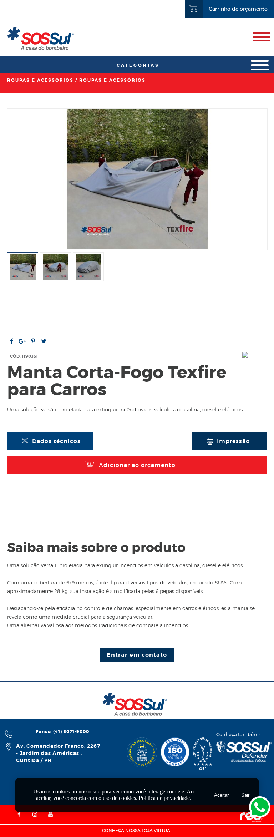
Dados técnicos (56, 441)
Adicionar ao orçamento (137, 464)
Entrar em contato (137, 655)
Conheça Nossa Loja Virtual (137, 830)
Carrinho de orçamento (238, 9)
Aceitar (221, 795)
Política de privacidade (164, 798)
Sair (245, 795)
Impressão (233, 441)
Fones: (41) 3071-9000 (62, 732)
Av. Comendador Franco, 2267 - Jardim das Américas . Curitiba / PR (58, 753)
